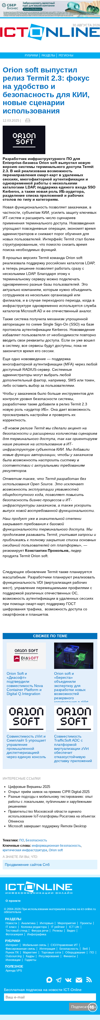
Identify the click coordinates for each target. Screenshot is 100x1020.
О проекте (13, 900)
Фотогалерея (14, 934)
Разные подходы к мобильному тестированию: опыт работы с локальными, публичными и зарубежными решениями (50, 801)
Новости (11, 923)
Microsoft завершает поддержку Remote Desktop (47, 826)
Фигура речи (39, 930)
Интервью (46, 923)
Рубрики (31, 55)
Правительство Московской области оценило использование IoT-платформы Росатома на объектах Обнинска (51, 816)
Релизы (58, 930)
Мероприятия (67, 923)
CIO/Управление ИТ (64, 945)
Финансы (69, 956)
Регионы (66, 55)
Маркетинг (30, 952)
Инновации (13, 960)
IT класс (11, 927)
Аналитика (28, 923)
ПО (21, 840)
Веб (85, 948)
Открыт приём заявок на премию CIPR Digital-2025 (49, 792)
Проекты (86, 923)
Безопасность (36, 840)
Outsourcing (14, 956)
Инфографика (36, 934)
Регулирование (49, 956)
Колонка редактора (34, 927)
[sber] (50, 8)
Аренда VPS (14, 970)
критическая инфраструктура (25, 850)
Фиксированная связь (20, 948)
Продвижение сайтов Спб (27, 864)
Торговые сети (51, 952)
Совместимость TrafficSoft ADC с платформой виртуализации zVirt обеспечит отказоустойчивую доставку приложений (73, 748)
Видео (71, 930)
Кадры (30, 956)
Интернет (12, 945)
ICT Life (74, 927)
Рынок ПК (12, 952)
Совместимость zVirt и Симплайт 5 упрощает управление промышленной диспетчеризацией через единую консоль (26, 746)
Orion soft (56, 850)
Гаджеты (30, 960)
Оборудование (75, 952)
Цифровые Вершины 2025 (29, 787)
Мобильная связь (34, 945)
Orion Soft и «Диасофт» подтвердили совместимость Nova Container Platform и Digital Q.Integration (25, 683)
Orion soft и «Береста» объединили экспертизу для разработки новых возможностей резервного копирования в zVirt (71, 687)
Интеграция (47, 948)
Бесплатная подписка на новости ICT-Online (43, 990)
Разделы (48, 55)
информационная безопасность (56, 846)
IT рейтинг (58, 927)
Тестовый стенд (16, 930)
